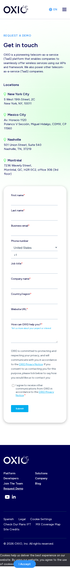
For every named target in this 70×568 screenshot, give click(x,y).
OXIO (18, 543)
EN (55, 9)
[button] (64, 9)
